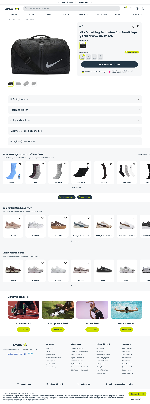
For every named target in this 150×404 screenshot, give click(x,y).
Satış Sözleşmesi (76, 355)
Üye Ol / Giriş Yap (102, 370)
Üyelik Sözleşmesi (77, 348)
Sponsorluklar (50, 355)
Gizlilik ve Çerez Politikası (79, 352)
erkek (13, 19)
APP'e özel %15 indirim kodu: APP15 (75, 2)
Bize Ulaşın (100, 348)
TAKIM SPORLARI (136, 14)
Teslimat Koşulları (102, 361)
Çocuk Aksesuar (127, 373)
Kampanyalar (50, 361)
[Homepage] (12, 8)
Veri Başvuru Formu (77, 361)
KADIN (31, 14)
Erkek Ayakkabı (127, 348)
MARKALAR (83, 14)
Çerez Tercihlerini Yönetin (80, 367)
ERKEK (48, 14)
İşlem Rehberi (101, 373)
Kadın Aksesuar (127, 364)
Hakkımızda (49, 348)
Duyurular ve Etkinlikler (53, 358)
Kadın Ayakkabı (127, 358)
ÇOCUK (66, 14)
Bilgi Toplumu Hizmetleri (79, 370)
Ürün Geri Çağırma (103, 358)
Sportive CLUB (50, 364)
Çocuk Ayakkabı (127, 367)
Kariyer (48, 352)
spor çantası (29, 19)
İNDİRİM (118, 14)
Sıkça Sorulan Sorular (103, 355)
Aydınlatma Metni (77, 364)
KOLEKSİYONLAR (101, 14)
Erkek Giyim (126, 352)
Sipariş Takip (101, 367)
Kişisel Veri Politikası (77, 358)
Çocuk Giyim (126, 370)
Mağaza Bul (100, 352)
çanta (20, 19)
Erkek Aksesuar (127, 355)
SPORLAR (14, 14)
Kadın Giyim (126, 361)
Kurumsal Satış (51, 367)
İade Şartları (101, 364)
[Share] (133, 26)
